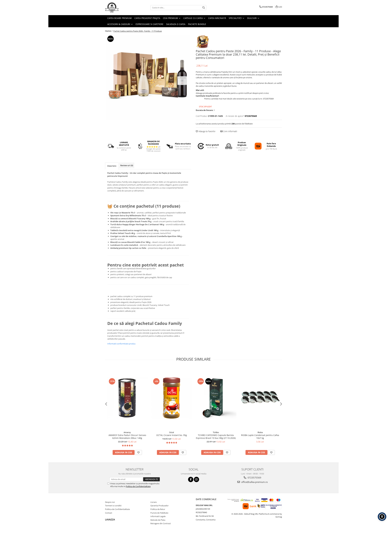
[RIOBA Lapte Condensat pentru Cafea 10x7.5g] (260, 398)
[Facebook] (190, 479)
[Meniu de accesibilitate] (382, 516)
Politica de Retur (157, 509)
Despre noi (110, 502)
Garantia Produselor (159, 505)
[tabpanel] (148, 77)
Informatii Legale (158, 516)
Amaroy (127, 432)
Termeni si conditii (113, 505)
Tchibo (216, 432)
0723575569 (254, 477)
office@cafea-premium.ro (254, 481)
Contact (108, 512)
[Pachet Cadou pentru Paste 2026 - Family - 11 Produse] (148, 77)
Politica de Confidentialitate (138, 486)
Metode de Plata (157, 520)
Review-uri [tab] (126, 165)
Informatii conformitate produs (121, 343)
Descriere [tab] (111, 165)
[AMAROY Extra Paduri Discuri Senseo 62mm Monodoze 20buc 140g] (127, 398)
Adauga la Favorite (206, 131)
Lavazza (110, 519)
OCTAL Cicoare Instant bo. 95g (171, 435)
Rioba (260, 432)
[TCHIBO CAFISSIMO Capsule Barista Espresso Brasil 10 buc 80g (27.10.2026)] (215, 398)
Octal (171, 432)
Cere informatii (230, 131)
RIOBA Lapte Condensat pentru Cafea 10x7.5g (260, 436)
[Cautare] (203, 7)
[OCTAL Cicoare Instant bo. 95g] (171, 398)
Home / (109, 31)
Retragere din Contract (160, 523)
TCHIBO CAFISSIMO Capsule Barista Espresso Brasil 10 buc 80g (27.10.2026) (216, 436)
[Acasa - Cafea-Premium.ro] (120, 7)
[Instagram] (196, 479)
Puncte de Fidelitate (159, 512)
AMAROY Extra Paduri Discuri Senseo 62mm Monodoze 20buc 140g (127, 436)
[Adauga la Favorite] (138, 452)
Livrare (153, 502)
